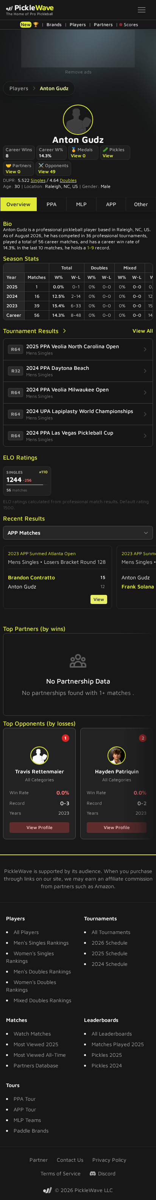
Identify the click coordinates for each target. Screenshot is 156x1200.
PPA (51, 204)
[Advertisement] (78, 48)
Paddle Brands (31, 1130)
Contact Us (70, 1159)
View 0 (78, 155)
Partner (39, 1159)
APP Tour (25, 1109)
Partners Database (36, 1065)
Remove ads (78, 72)
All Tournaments (111, 932)
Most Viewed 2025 (36, 1044)
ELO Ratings (20, 457)
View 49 (46, 171)
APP (111, 204)
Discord (106, 1173)
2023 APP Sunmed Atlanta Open (42, 553)
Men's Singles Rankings (41, 942)
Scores (131, 24)
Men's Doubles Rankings (42, 971)
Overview (18, 204)
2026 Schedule (110, 942)
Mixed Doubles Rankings (42, 1000)
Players (78, 24)
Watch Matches (32, 1033)
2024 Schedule (110, 964)
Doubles (68, 180)
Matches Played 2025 (118, 1044)
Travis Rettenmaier (39, 771)
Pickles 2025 (107, 1054)
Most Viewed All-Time (40, 1054)
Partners (103, 24)
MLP (81, 204)
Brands (54, 24)
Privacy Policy (109, 1159)
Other (141, 204)
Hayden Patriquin (117, 771)
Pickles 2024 (107, 1065)
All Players (26, 932)
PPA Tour (25, 1098)
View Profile (40, 827)
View (108, 155)
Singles (38, 180)
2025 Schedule (110, 953)
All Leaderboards (112, 1033)
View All (143, 330)
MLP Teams (27, 1120)
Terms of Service (61, 1173)
